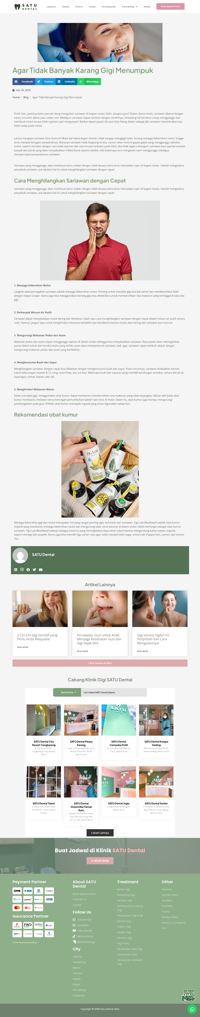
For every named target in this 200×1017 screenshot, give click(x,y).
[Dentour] (188, 995)
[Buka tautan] (40, 609)
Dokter (65, 6)
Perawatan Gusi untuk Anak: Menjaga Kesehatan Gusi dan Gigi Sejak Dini (99, 639)
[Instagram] (22, 569)
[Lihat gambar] (17, 890)
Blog (26, 97)
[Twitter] (34, 569)
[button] (23, 81)
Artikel (147, 6)
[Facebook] (28, 569)
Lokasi (92, 6)
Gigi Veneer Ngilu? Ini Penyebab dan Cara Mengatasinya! (153, 639)
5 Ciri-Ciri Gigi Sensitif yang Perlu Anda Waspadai (37, 637)
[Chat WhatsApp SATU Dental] (192, 1009)
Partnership (128, 6)
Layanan (51, 6)
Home (16, 97)
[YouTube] (40, 569)
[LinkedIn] (15, 569)
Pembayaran (109, 6)
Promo (79, 6)
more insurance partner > (25, 942)
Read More (22, 647)
